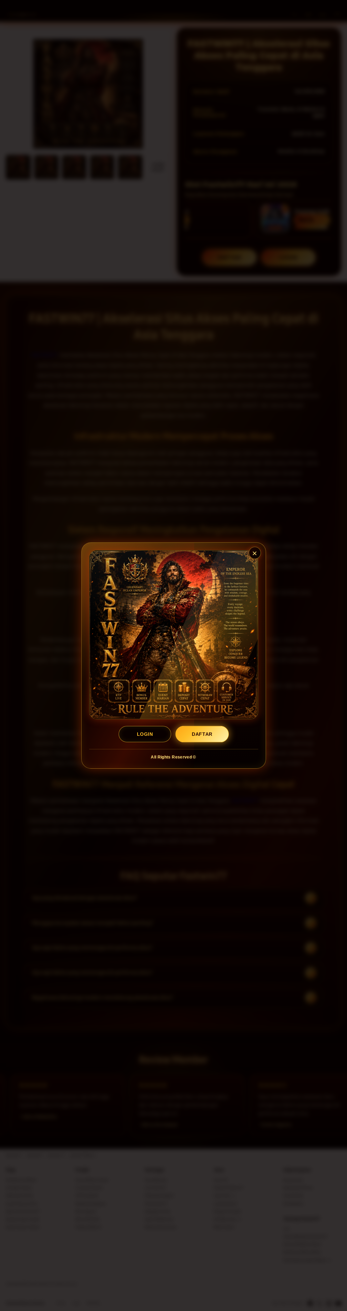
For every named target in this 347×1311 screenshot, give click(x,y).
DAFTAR (202, 734)
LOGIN (145, 734)
